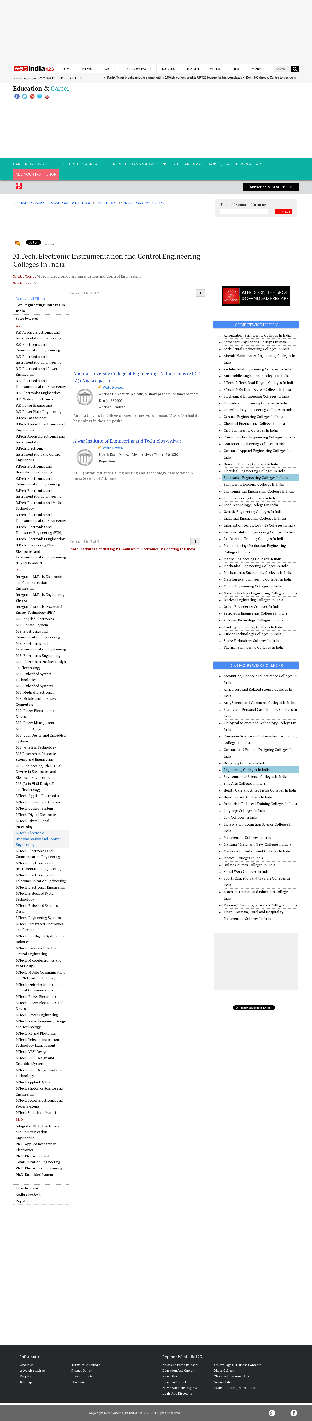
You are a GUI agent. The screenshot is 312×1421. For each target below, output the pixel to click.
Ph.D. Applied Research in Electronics (36, 1147)
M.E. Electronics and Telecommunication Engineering (41, 646)
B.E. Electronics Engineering (38, 393)
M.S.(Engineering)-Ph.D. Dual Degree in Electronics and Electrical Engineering (38, 771)
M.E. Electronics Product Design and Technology (41, 664)
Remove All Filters (31, 298)
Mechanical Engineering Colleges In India (256, 566)
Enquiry (25, 1376)
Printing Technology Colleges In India (253, 627)
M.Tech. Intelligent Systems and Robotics (40, 939)
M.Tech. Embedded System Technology (36, 896)
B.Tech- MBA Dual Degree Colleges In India (257, 389)
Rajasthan (24, 1201)
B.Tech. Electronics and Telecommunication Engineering (41, 517)
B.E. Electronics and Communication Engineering (38, 347)
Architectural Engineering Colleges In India (257, 369)
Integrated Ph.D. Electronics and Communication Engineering (38, 1132)
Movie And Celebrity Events (182, 1387)
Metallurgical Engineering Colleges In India (258, 579)
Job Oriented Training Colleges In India (254, 538)
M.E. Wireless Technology (36, 747)
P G (18, 570)
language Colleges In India (244, 810)
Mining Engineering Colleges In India (252, 586)
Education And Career (178, 1370)
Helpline (115, 164)
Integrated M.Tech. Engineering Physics (40, 597)
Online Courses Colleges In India (249, 865)
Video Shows (171, 1376)
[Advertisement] (156, 32)
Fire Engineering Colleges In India (250, 498)
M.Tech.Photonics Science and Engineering (39, 1091)
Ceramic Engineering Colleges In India (253, 416)
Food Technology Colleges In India (251, 505)
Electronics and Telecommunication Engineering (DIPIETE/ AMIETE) (41, 557)
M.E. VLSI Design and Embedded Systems (41, 738)
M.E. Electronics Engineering (38, 655)
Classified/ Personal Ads (231, 1376)
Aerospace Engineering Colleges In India (255, 342)
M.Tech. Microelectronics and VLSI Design (38, 963)
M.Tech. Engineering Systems (38, 917)
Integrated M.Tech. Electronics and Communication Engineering (39, 582)
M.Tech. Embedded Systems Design (37, 908)
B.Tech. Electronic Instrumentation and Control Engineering (38, 454)
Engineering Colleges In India (247, 769)
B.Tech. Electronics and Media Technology (39, 505)
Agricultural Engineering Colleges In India (256, 348)
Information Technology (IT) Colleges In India (259, 525)
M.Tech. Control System (34, 808)
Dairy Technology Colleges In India (251, 464)
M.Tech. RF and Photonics (36, 1033)
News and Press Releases (180, 1365)
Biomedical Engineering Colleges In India (256, 403)
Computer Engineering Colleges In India (255, 443)
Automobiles (223, 1382)
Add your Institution (36, 174)
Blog (237, 69)
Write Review (112, 387)
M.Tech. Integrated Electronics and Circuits (39, 927)
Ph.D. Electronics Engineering (39, 1168)
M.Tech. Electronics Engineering (41, 887)
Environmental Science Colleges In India (255, 776)
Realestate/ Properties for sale (236, 1387)
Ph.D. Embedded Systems (35, 1174)
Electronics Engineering (144, 203)
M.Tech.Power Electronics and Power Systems (39, 1103)
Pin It (49, 243)
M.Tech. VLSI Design (31, 1051)
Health (192, 69)
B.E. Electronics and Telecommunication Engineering (41, 383)
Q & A (224, 164)
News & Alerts (248, 164)
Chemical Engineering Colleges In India (254, 423)
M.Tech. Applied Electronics (37, 795)
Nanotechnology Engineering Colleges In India (260, 593)
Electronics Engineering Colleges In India (256, 477)
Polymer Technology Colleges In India (253, 620)
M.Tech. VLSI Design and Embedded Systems (35, 1061)
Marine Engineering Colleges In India (253, 559)
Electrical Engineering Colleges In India (255, 471)
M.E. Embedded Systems (34, 686)
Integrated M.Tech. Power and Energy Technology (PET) (39, 609)
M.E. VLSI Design (29, 729)
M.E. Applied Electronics (35, 618)
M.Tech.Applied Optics (33, 1082)
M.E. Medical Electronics (35, 692)
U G (18, 325)
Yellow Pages (138, 69)
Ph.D (19, 1119)
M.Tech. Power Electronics (36, 996)
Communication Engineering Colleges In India (259, 437)
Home (66, 69)
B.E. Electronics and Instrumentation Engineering (38, 359)
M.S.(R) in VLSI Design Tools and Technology (38, 786)
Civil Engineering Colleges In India (251, 430)
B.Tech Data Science (31, 418)
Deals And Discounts (177, 1393)
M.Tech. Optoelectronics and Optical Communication (38, 987)
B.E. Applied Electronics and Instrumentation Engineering (38, 335)
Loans (211, 164)
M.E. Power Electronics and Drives (37, 713)
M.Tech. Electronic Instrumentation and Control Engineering (38, 839)
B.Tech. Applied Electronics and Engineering (40, 427)
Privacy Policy (81, 1370)
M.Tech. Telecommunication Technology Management (37, 1042)
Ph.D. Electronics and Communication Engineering (38, 1159)
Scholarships (186, 164)
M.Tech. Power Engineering (37, 1014)
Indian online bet (174, 1382)
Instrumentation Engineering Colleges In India (260, 532)
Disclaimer (79, 1382)
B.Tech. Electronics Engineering (40, 539)
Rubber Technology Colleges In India (252, 634)
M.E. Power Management (35, 722)
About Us (27, 1365)
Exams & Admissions (148, 164)
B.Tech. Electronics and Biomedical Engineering (34, 469)
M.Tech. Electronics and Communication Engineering (38, 854)
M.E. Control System (32, 625)
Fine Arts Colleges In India (244, 783)
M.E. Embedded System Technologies (33, 676)
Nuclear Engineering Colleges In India (253, 600)
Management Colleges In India (247, 837)
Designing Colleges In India (245, 763)
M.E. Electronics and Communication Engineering (38, 634)
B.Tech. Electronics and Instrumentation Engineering (38, 493)
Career (109, 69)
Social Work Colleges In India (247, 871)
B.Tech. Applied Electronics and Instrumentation (40, 439)
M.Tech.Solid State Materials (38, 1112)
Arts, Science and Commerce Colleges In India (259, 702)
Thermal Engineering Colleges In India (254, 647)
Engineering (107, 203)
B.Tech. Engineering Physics (37, 545)
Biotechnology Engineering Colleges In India (258, 409)
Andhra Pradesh (28, 1195)
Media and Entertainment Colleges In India (257, 851)
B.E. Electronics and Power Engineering (36, 371)
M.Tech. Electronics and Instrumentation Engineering (38, 866)
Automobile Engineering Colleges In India (256, 375)
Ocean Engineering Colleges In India (252, 606)
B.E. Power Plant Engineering (38, 411)
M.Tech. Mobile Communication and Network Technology (40, 975)
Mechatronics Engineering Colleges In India (258, 572)
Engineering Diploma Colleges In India (254, 484)
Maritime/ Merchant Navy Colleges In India (257, 844)
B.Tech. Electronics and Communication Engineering (38, 481)
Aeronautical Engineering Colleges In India (257, 335)
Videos (216, 69)
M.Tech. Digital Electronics (36, 814)
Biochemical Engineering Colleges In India (256, 396)
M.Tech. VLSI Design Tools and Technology (39, 1073)
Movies (168, 69)
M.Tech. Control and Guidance (39, 802)
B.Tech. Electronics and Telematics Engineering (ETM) (39, 529)
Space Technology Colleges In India (251, 640)
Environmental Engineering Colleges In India (259, 491)
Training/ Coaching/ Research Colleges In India (260, 905)
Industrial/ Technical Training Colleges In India (260, 803)
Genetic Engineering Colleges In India (253, 511)
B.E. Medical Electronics (34, 399)
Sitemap (26, 1382)
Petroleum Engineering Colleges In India (255, 613)
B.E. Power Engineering (34, 405)
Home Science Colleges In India (248, 797)
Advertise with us (66, 78)
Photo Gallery (224, 1370)
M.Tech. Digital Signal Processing (32, 823)
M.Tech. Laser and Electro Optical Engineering (36, 951)
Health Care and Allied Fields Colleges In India (260, 790)
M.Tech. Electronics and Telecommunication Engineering (41, 878)
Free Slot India (82, 1376)
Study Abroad (86, 164)
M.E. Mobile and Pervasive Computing (36, 701)
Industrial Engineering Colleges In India (255, 518)
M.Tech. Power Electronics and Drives (39, 1005)
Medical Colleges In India (243, 858)
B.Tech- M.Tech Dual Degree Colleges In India (259, 382)
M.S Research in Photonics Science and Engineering (36, 756)
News (87, 69)
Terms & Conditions (85, 1365)
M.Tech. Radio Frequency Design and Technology (41, 1024)
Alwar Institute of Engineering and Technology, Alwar (127, 441)
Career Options (28, 164)
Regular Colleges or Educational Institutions (52, 203)
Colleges (58, 164)
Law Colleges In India (240, 817)
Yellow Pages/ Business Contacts (237, 1365)
